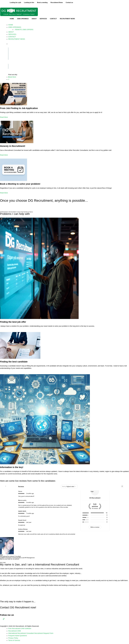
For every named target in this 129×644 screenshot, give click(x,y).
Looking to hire (29, 2)
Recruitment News (57, 2)
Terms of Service (14, 640)
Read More (4, 117)
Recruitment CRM (14, 631)
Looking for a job (15, 2)
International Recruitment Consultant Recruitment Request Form (30, 633)
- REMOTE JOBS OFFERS (23, 29)
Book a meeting (42, 2)
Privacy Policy (13, 638)
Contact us (69, 2)
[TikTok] (4, 619)
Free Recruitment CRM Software (19, 628)
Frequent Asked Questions (17, 636)
